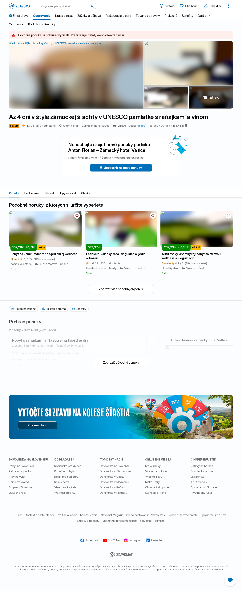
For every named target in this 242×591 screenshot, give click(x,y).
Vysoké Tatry (153, 476)
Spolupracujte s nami (214, 515)
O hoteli (49, 193)
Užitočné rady (17, 492)
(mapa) (141, 125)
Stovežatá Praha (155, 492)
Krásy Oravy (153, 466)
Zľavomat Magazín (111, 515)
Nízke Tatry (152, 482)
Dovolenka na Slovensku (115, 466)
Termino (160, 520)
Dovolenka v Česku (112, 476)
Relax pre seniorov (66, 476)
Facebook (92, 540)
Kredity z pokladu (88, 520)
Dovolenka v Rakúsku (113, 492)
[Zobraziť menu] (229, 6)
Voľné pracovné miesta (183, 515)
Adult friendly (199, 482)
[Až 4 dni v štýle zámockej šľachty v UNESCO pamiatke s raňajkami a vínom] (188, 63)
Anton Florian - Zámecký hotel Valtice (86, 125)
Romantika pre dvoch (67, 466)
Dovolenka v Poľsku (112, 487)
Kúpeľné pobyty (64, 471)
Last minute (198, 476)
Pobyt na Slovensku (21, 466)
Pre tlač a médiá (67, 515)
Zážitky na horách (202, 466)
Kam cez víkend (19, 482)
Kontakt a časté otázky (40, 515)
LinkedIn (156, 540)
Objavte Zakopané (157, 487)
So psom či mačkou (21, 487)
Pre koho (34, 24)
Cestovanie (16, 24)
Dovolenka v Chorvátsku (115, 471)
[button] (204, 15)
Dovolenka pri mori (202, 471)
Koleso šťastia (88, 515)
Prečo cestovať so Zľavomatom (146, 515)
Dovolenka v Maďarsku (114, 482)
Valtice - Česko (127, 125)
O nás (19, 515)
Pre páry (50, 24)
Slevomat (145, 520)
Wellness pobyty (64, 492)
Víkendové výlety (65, 487)
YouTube (114, 540)
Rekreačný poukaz (21, 471)
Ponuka (14, 193)
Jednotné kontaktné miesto (120, 520)
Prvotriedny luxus (201, 492)
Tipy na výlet (68, 193)
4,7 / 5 (41, 125)
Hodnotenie (31, 193)
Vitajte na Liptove (156, 471)
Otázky (85, 193)
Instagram (136, 540)
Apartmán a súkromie (204, 487)
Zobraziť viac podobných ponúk (121, 289)
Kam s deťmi (62, 482)
